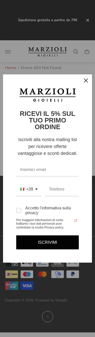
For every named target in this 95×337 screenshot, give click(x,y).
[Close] (86, 80)
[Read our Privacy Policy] (76, 221)
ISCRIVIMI (47, 242)
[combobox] (29, 189)
